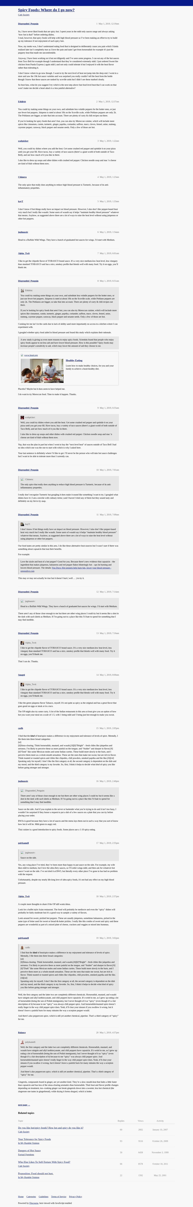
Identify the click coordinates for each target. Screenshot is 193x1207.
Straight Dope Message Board (14, 3)
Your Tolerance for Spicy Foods (34, 1139)
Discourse (33, 1203)
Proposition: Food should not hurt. (35, 1173)
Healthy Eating (74, 360)
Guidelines (43, 1196)
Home (21, 1196)
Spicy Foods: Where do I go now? (46, 10)
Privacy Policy (75, 1196)
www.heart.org (31, 355)
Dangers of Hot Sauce (29, 1150)
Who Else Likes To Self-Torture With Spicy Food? (44, 1162)
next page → (24, 1105)
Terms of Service (58, 1196)
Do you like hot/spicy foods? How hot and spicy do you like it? (50, 1127)
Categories (31, 1196)
